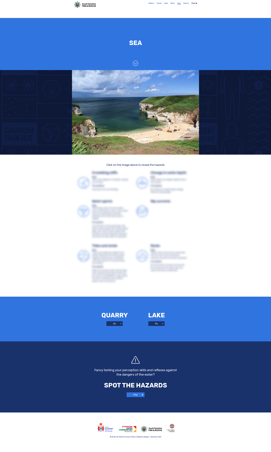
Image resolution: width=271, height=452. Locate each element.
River (173, 3)
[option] (86, 4)
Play (193, 3)
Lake (166, 3)
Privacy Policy (129, 437)
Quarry (186, 3)
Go (114, 323)
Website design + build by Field (149, 437)
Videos (151, 3)
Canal (159, 3)
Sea (179, 3)
